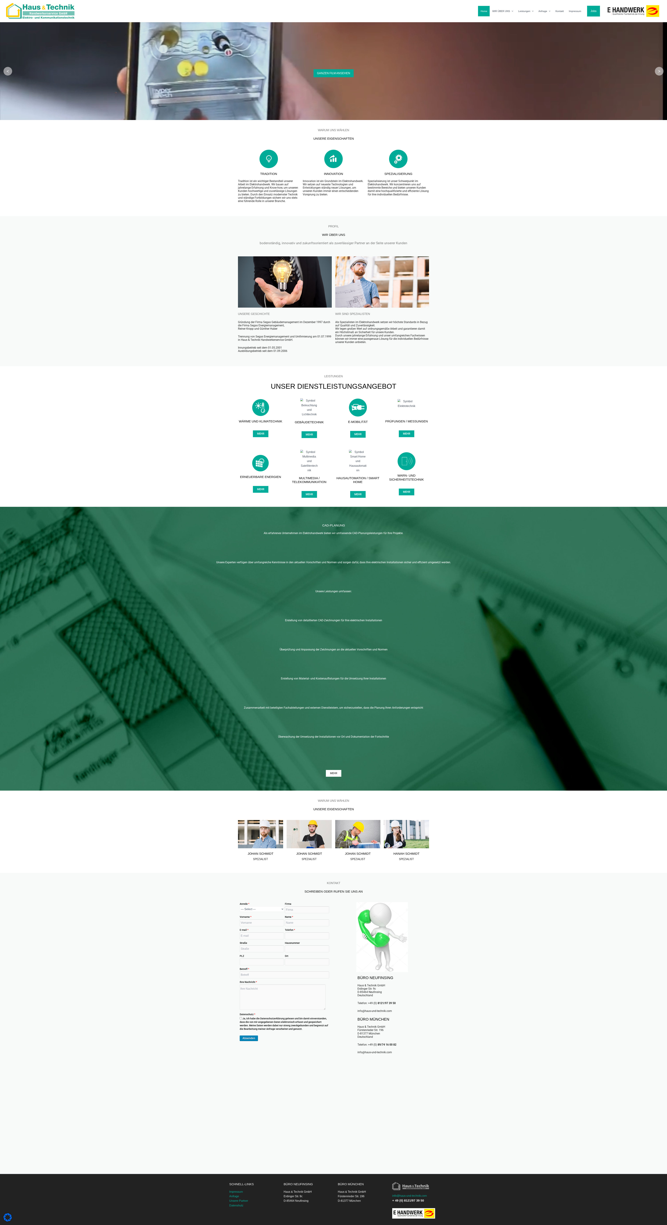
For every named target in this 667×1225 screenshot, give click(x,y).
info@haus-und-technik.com (409, 1195)
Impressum (575, 11)
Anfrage (542, 11)
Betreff (244, 969)
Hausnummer (292, 943)
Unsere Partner (238, 1200)
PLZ (242, 956)
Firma (288, 903)
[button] (511, 11)
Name (289, 916)
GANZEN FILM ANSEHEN (333, 73)
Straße (243, 943)
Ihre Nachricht (248, 982)
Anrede (244, 903)
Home (484, 11)
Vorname (245, 916)
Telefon (290, 930)
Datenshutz (236, 1205)
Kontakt (559, 11)
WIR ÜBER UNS (501, 11)
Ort (286, 956)
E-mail (244, 930)
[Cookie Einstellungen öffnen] (7, 1220)
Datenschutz (247, 1014)
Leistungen (524, 11)
